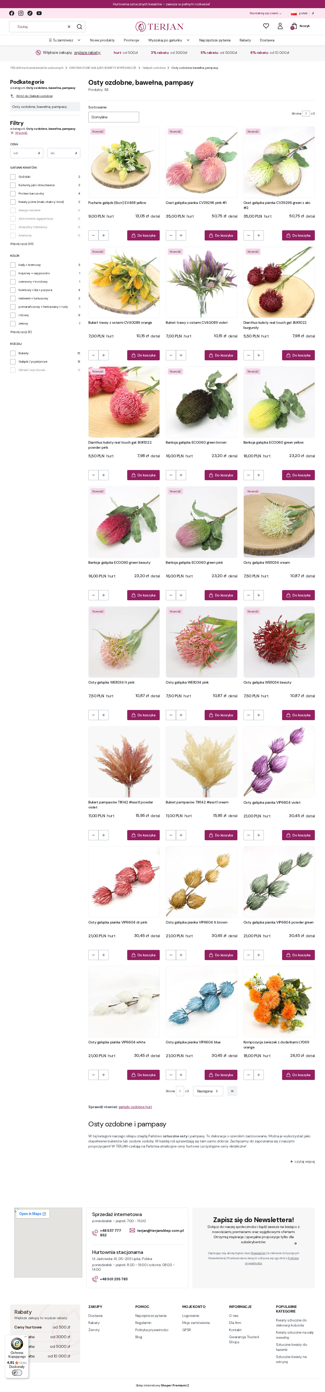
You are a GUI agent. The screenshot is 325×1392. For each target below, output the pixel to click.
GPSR (186, 1330)
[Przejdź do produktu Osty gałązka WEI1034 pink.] (201, 642)
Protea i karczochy (31, 193)
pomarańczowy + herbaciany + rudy (43, 307)
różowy (24, 315)
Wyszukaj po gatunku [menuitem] (165, 40)
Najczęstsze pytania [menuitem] (215, 40)
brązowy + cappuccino (34, 273)
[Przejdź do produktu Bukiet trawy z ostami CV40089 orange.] (124, 282)
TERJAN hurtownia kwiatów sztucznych (36, 68)
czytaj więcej (305, 1161)
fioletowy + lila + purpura (35, 290)
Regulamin (258, 1253)
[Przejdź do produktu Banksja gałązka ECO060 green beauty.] (124, 522)
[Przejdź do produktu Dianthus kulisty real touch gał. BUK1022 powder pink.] (124, 402)
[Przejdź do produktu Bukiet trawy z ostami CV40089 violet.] (201, 282)
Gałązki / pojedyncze (33, 362)
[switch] (17, 1373)
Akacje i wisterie (29, 210)
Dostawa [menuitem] (267, 40)
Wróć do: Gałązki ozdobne (34, 96)
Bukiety (24, 353)
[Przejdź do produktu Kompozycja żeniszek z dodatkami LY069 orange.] (279, 1002)
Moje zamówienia (196, 1322)
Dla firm (235, 1322)
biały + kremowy (30, 265)
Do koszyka (147, 235)
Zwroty (94, 1330)
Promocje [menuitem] (131, 40)
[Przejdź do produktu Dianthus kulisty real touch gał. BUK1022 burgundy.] (279, 282)
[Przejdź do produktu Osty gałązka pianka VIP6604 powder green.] (279, 882)
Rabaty (94, 1322)
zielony (23, 323)
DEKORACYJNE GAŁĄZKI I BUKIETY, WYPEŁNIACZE (102, 68)
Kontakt (235, 1330)
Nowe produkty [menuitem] (102, 40)
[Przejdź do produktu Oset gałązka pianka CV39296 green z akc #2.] (279, 162)
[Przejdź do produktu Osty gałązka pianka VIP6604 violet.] (279, 762)
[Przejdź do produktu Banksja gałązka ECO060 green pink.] (201, 522)
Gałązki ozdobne (154, 68)
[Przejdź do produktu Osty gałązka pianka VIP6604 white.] (124, 1002)
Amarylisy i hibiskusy (33, 227)
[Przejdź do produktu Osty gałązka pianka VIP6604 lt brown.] (201, 882)
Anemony (25, 235)
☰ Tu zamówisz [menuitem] (61, 40)
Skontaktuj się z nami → (266, 13)
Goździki (24, 177)
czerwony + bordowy (33, 282)
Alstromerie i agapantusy (36, 219)
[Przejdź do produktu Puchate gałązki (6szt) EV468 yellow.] (124, 162)
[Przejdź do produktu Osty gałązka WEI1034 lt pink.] (124, 642)
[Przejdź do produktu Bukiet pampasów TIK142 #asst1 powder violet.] (124, 762)
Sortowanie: (97, 107)
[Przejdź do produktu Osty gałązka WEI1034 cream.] (279, 522)
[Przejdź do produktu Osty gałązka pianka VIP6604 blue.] (201, 1002)
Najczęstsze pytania (151, 1315)
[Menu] (26, 1338)
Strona (296, 113)
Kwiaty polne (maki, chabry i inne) (41, 202)
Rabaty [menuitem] (245, 40)
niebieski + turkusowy (33, 298)
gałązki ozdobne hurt (135, 1107)
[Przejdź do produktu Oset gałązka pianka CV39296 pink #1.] (201, 162)
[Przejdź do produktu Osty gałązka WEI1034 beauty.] (279, 642)
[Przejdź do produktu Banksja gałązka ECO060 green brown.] (201, 402)
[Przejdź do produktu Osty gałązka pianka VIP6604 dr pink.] (124, 882)
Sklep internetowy (161, 1385)
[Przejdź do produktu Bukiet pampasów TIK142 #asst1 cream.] (201, 762)
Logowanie (190, 1315)
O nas (233, 1315)
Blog (138, 1337)
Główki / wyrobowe (32, 370)
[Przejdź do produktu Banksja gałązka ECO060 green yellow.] (279, 402)
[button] (79, 26)
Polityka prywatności (151, 1330)
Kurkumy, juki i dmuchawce (37, 185)
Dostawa (95, 1315)
